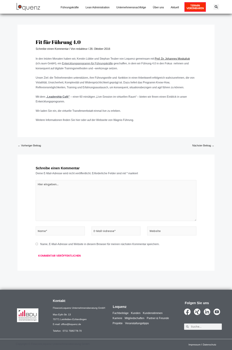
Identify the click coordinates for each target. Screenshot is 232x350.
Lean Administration (98, 7)
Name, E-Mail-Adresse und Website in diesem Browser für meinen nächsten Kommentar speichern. (99, 244)
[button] (216, 7)
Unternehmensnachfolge (131, 7)
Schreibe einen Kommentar (52, 48)
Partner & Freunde (158, 318)
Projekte (118, 323)
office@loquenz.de (71, 324)
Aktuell (175, 7)
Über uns (158, 7)
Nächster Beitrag (203, 145)
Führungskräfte (70, 7)
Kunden (135, 313)
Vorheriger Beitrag (29, 145)
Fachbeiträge (121, 313)
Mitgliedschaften (134, 318)
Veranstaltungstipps (137, 323)
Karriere (117, 318)
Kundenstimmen (153, 313)
